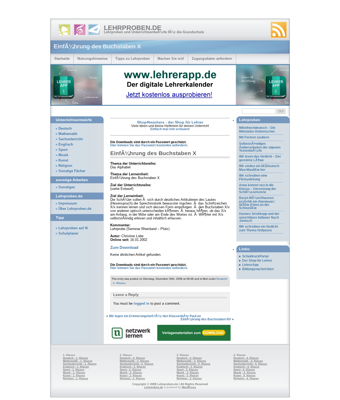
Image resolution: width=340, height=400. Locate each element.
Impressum (67, 203)
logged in (141, 303)
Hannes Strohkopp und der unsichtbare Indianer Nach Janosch (259, 217)
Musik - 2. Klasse (131, 372)
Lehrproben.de (133, 27)
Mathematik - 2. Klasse (134, 360)
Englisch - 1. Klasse (76, 366)
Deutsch (65, 128)
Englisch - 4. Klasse (246, 366)
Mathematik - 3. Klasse (191, 360)
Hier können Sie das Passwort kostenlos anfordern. (149, 145)
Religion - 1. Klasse (75, 378)
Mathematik (67, 134)
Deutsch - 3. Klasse (189, 357)
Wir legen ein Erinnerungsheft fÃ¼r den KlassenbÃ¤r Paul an (155, 316)
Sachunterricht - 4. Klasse (250, 363)
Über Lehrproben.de (74, 209)
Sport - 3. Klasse (187, 369)
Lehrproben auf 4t (73, 228)
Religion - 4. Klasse (246, 378)
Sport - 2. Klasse (130, 369)
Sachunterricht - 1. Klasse (80, 363)
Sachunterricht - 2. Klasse (137, 363)
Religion (65, 166)
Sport (62, 150)
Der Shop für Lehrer (257, 260)
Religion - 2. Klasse (132, 378)
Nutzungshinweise (92, 59)
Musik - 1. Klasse (74, 372)
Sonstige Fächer (71, 171)
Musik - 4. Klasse (244, 372)
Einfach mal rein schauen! (170, 129)
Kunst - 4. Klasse (244, 375)
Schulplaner (68, 233)
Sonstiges (66, 187)
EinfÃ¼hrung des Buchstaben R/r (206, 319)
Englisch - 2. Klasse (133, 366)
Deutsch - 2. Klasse (132, 357)
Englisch (65, 144)
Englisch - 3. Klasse (190, 366)
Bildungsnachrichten (258, 269)
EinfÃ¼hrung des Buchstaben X (153, 153)
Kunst (63, 160)
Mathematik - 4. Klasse (248, 360)
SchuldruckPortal (255, 256)
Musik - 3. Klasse (188, 372)
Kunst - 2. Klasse (131, 375)
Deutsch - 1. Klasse (75, 357)
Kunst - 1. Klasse (74, 375)
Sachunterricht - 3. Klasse (193, 363)
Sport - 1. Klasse (73, 369)
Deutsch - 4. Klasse (246, 357)
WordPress (189, 387)
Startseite (62, 59)
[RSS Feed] (278, 29)
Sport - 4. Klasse (244, 369)
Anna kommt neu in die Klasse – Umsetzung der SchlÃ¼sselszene (257, 189)
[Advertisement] (62, 11)
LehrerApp (250, 264)
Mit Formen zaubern (254, 137)
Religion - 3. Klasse (189, 378)
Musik (63, 155)
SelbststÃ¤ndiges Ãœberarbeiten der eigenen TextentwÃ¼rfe (259, 147)
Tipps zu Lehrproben (132, 59)
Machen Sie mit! (171, 59)
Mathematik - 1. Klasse (77, 360)
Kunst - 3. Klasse (188, 375)
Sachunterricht (70, 139)
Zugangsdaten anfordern (212, 59)
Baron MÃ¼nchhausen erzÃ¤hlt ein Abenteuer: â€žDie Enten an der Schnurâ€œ (257, 203)
